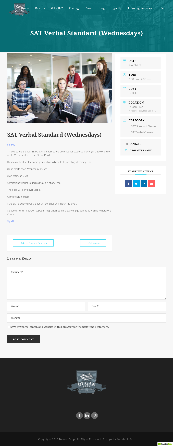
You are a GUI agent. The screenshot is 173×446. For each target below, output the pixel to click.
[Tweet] (136, 183)
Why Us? (57, 8)
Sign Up (116, 8)
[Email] (151, 183)
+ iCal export (93, 243)
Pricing (74, 8)
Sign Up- (11, 144)
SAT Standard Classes (143, 126)
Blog (101, 8)
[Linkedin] (144, 183)
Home (25, 8)
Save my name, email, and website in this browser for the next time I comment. (59, 326)
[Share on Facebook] (128, 183)
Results (40, 8)
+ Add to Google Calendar (33, 243)
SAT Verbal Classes (142, 132)
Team (88, 8)
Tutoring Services (140, 8)
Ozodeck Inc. (126, 439)
